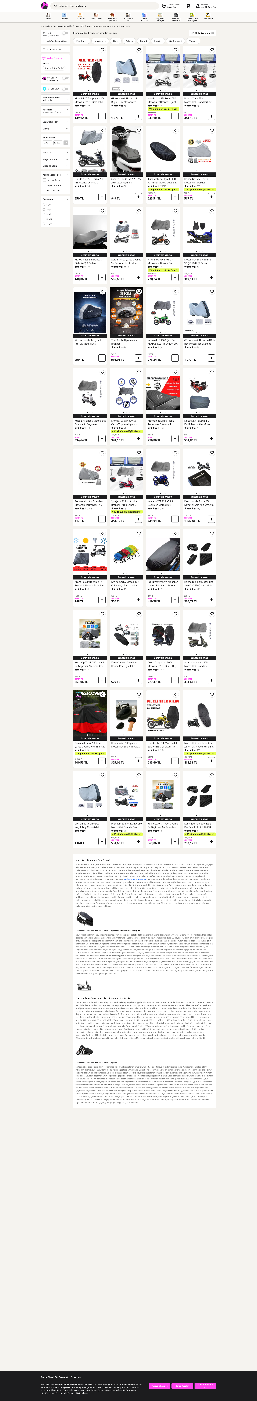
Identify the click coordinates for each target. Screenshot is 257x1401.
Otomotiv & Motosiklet (62, 26)
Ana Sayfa (45, 26)
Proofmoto (81, 41)
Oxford (143, 41)
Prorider (158, 41)
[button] (88, 90)
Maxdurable (100, 41)
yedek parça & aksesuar (135, 879)
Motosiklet (79, 26)
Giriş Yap (212, 7)
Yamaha (193, 41)
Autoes (129, 41)
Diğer (115, 41)
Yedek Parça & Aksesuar (98, 26)
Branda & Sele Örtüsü (121, 26)
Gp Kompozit (175, 41)
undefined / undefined (56, 41)
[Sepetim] (188, 6)
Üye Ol (204, 7)
